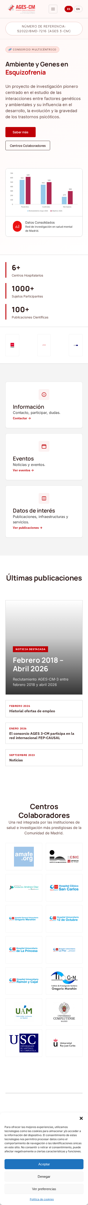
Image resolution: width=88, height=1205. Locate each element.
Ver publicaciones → (27, 528)
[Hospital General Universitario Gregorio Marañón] (23, 919)
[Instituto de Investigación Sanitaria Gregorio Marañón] (64, 981)
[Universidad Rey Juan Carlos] (64, 1043)
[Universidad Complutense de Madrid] (64, 1012)
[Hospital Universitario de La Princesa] (23, 950)
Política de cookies (42, 1199)
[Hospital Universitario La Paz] (64, 950)
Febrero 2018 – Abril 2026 (38, 664)
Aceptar (44, 1164)
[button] (81, 1118)
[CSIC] (64, 857)
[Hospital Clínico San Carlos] (64, 888)
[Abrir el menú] (53, 9)
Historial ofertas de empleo (32, 711)
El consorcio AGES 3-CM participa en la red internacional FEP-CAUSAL (41, 735)
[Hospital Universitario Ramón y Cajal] (23, 981)
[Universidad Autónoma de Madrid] (23, 1012)
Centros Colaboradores (28, 145)
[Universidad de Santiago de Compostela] (23, 1043)
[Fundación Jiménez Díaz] (23, 888)
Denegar (44, 1176)
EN (78, 9)
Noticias (16, 760)
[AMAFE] (23, 857)
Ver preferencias (44, 1189)
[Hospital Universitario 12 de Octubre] (64, 919)
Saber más (20, 132)
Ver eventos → (23, 470)
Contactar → (22, 418)
